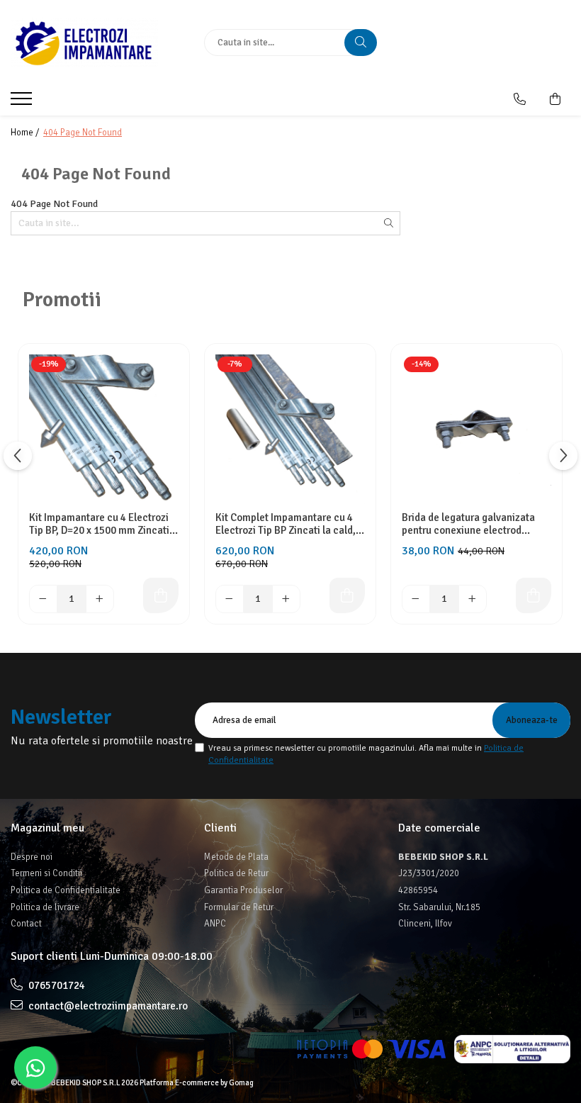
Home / (26, 132)
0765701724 (55, 985)
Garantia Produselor (243, 890)
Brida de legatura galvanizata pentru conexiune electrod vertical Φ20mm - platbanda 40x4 (468, 524)
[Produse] (23, 102)
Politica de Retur (236, 873)
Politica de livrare (45, 907)
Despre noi (31, 857)
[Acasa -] (97, 42)
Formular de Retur (238, 907)
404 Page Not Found (82, 132)
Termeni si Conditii (46, 873)
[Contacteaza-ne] (520, 99)
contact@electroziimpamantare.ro (107, 1006)
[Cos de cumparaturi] (555, 99)
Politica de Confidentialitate (65, 890)
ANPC (215, 923)
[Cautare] (360, 42)
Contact (26, 923)
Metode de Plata (236, 857)
